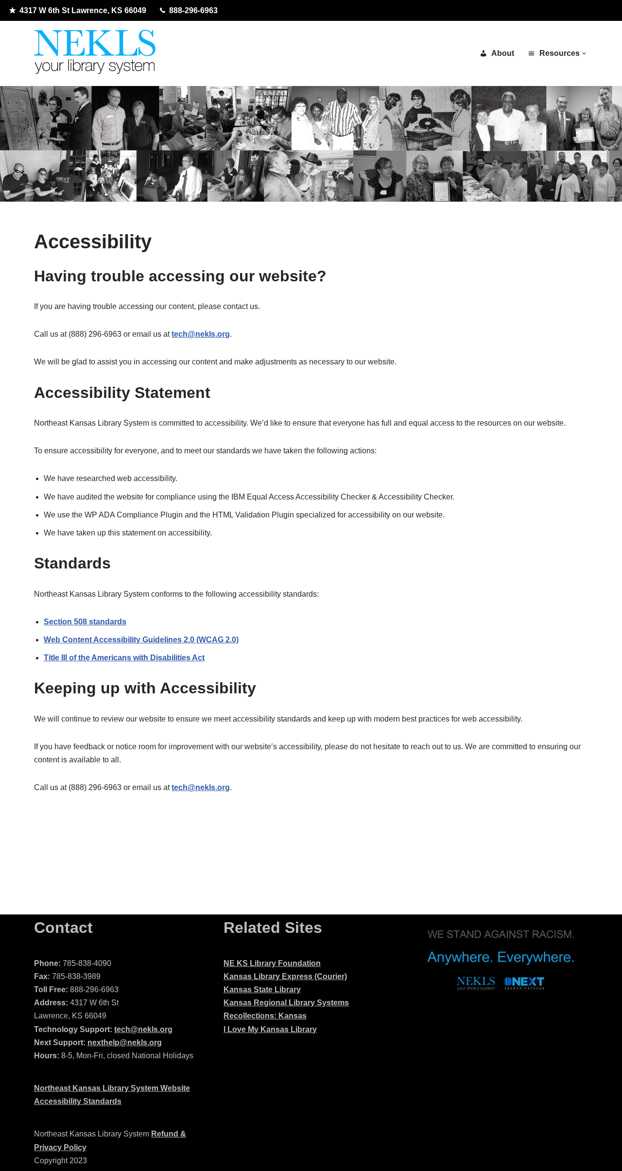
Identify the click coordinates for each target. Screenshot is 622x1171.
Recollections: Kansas (265, 1016)
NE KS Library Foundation (272, 963)
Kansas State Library (262, 989)
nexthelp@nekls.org (124, 1042)
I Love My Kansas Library (270, 1029)
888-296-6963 (193, 10)
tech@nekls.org (143, 1029)
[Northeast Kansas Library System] (95, 53)
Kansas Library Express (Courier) (285, 976)
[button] (584, 53)
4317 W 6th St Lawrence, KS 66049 (82, 10)
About (502, 53)
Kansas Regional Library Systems (286, 1003)
